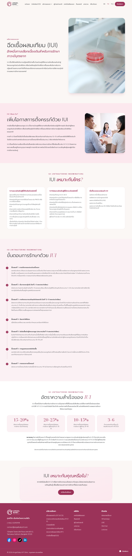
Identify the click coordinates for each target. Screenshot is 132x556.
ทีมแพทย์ (79, 4)
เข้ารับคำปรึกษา (66, 492)
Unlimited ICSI (36, 4)
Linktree (104, 530)
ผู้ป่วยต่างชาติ (58, 4)
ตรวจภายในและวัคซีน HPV (55, 532)
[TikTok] (20, 540)
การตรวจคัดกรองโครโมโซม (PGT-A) (57, 520)
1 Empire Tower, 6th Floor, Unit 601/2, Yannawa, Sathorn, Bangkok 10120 (20, 533)
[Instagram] (14, 540)
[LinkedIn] (25, 540)
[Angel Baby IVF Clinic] (12, 4)
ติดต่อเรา (120, 4)
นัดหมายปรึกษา (106, 515)
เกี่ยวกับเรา (93, 4)
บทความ (85, 4)
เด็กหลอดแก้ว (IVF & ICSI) (54, 515)
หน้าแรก (27, 4)
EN (104, 4)
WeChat (104, 526)
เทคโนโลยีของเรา (69, 4)
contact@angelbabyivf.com (17, 527)
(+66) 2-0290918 (13, 523)
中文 (112, 4)
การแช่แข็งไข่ (50, 525)
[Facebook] (9, 540)
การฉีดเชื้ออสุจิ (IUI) (52, 535)
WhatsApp (105, 519)
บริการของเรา (46, 4)
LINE (103, 522)
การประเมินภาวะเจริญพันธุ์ (54, 528)
